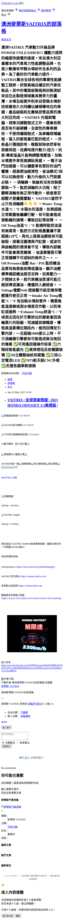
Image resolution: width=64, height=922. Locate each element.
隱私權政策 (55, 876)
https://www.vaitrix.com (33, 576)
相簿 (9, 379)
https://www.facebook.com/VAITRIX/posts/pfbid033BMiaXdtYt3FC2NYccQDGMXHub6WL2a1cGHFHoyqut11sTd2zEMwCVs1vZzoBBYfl (32, 668)
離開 (18, 916)
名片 (9, 387)
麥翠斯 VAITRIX (10, 686)
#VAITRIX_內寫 (9, 477)
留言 (38, 704)
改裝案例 (25, 716)
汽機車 (24, 712)
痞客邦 (32, 704)
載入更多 (6, 727)
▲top (4, 721)
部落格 (11, 383)
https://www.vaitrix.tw (30, 585)
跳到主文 (6, 39)
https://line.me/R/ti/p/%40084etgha (35, 566)
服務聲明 (33, 879)
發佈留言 (6, 746)
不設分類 (27, 373)
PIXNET (14, 876)
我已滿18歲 (7, 916)
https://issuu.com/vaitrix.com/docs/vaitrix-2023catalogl (31, 598)
